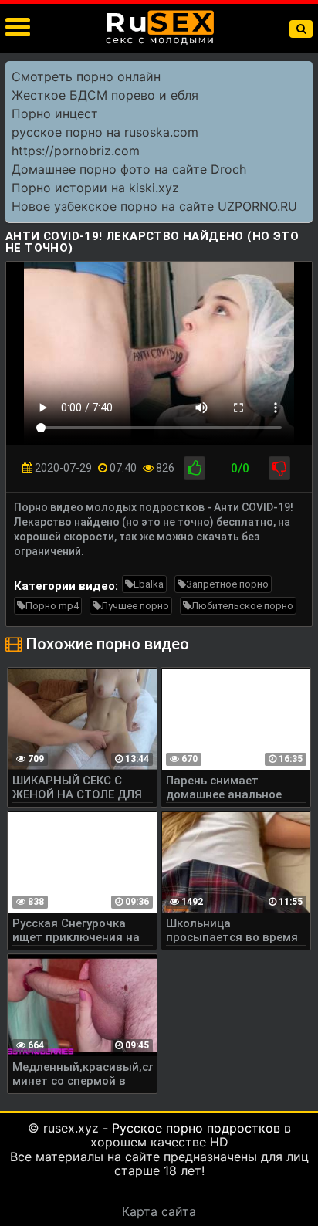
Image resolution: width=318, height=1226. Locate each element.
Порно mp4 (52, 605)
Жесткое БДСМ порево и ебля (105, 95)
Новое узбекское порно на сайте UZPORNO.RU (154, 206)
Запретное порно (227, 584)
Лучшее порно (135, 605)
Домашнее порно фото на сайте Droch (129, 169)
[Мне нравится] (194, 468)
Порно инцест (55, 113)
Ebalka (149, 584)
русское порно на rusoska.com (105, 132)
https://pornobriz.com (76, 150)
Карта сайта (159, 1211)
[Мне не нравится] (279, 468)
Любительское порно (242, 605)
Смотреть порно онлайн (86, 76)
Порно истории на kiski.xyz (95, 187)
